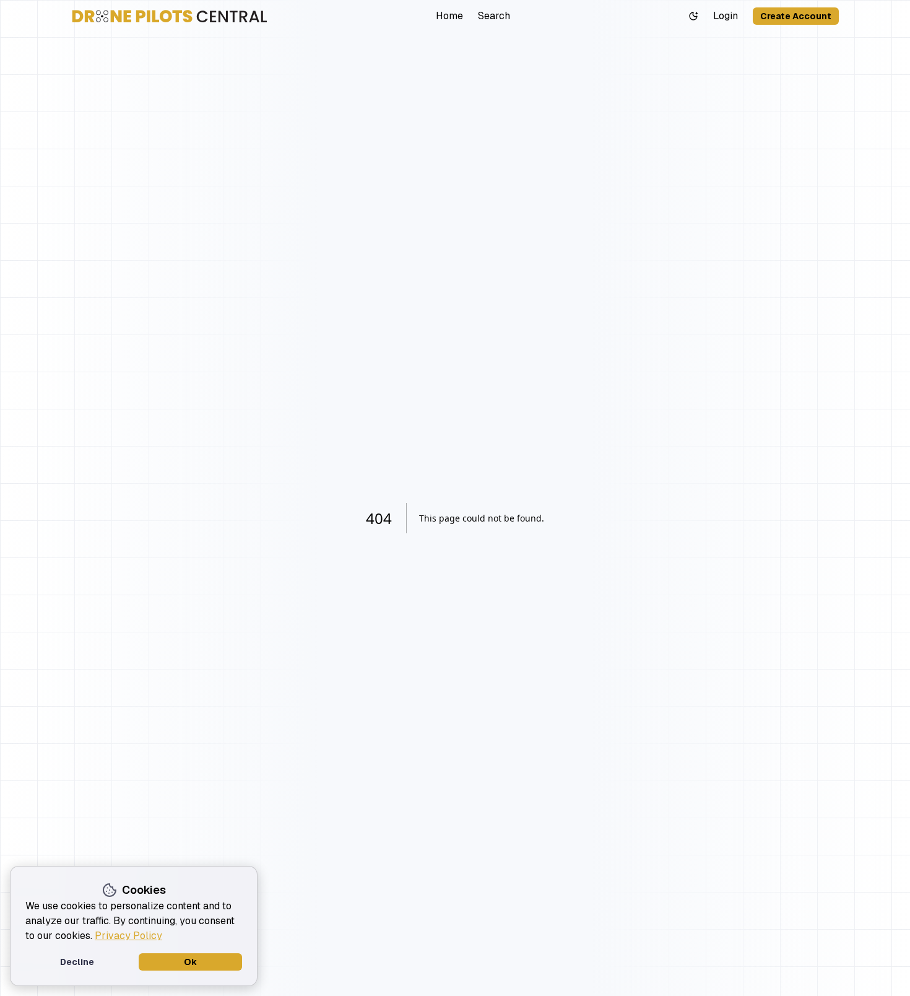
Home (449, 15)
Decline (77, 962)
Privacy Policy (128, 935)
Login (725, 15)
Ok (190, 962)
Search (494, 15)
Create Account (795, 16)
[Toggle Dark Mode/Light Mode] (693, 16)
